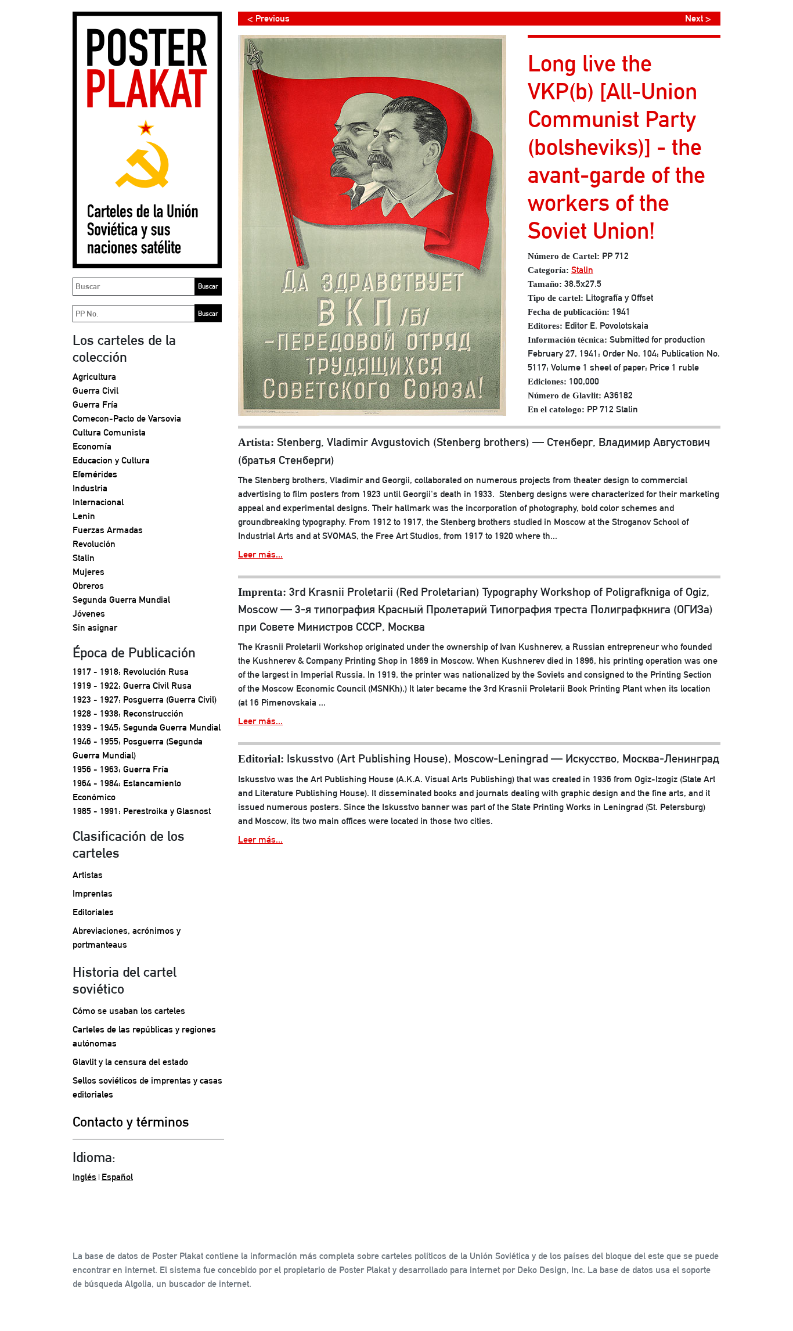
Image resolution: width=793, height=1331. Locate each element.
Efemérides (95, 474)
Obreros (88, 585)
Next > (698, 18)
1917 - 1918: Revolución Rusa (131, 671)
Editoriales (93, 912)
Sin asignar (95, 627)
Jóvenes (89, 613)
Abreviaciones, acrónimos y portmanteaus (127, 937)
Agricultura (94, 376)
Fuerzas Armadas (108, 529)
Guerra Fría (95, 404)
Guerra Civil (95, 390)
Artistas (88, 874)
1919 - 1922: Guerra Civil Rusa (132, 685)
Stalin (84, 557)
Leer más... (260, 554)
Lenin (84, 515)
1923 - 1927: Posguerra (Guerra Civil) (145, 699)
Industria (90, 488)
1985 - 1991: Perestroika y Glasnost (142, 810)
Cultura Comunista (109, 432)
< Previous (268, 18)
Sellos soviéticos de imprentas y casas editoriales (147, 1087)
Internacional (98, 502)
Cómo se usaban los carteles (129, 1010)
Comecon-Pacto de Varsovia (127, 418)
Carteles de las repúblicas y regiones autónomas (144, 1036)
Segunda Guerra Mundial (121, 599)
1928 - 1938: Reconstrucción (128, 713)
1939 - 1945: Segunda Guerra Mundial (147, 727)
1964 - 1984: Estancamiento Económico (127, 790)
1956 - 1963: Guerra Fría (120, 769)
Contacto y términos (131, 1121)
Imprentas (93, 893)
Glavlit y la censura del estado (130, 1061)
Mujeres (88, 571)
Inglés (84, 1176)
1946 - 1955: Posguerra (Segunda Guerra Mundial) (138, 748)
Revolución (94, 543)
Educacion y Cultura (111, 460)
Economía (92, 446)
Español (117, 1176)
